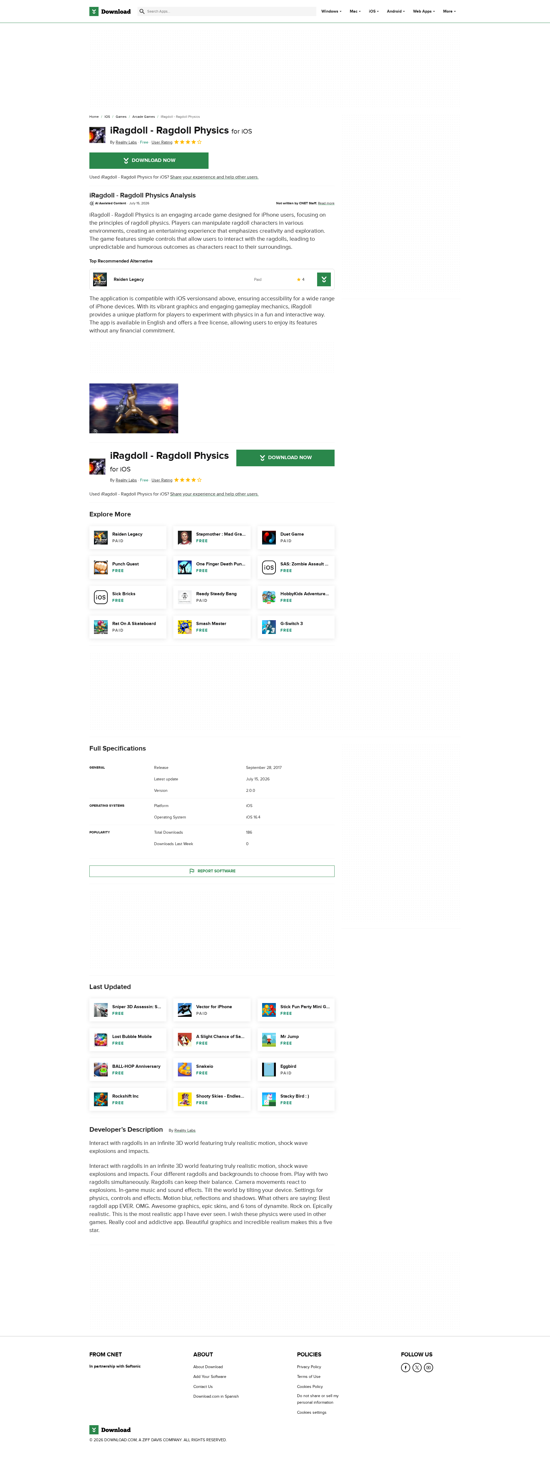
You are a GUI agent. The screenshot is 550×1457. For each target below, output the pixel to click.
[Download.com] (110, 11)
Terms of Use (309, 1376)
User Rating (162, 142)
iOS (372, 11)
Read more (326, 203)
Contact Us (203, 1386)
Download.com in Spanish (216, 1396)
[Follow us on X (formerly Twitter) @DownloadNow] (417, 1367)
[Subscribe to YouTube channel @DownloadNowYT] (428, 1367)
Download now (154, 160)
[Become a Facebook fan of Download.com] (405, 1367)
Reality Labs (185, 1130)
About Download (208, 1366)
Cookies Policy (310, 1386)
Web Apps (422, 11)
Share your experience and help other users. (214, 177)
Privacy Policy (309, 1366)
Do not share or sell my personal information (318, 1399)
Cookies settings (312, 1412)
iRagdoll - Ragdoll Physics (181, 130)
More (448, 11)
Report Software (216, 871)
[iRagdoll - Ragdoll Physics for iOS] (97, 135)
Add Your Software (209, 1376)
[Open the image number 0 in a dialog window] (133, 408)
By (123, 142)
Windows (329, 11)
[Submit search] (142, 11)
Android (394, 11)
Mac (354, 11)
